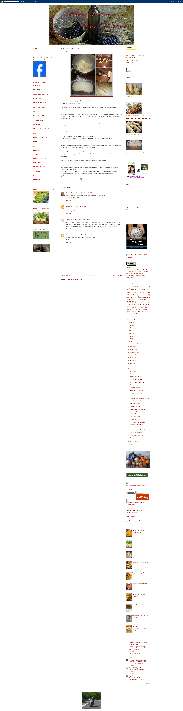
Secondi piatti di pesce (139, 307)
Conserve (143, 289)
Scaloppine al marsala (136, 432)
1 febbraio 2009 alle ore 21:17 (83, 193)
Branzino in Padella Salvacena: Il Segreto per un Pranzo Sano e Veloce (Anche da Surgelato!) (138, 647)
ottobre (132, 349)
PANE (35, 133)
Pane (144, 295)
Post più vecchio (117, 275)
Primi (70, 181)
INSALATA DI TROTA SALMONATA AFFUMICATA (137, 678)
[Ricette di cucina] (142, 500)
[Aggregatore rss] (130, 493)
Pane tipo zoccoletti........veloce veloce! (139, 628)
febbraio (132, 371)
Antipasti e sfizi (142, 286)
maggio (132, 363)
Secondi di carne (142, 304)
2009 (130, 341)
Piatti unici (130, 297)
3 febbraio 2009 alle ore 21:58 (81, 219)
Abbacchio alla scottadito (137, 382)
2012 (130, 333)
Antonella (69, 206)
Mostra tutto (147, 683)
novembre (133, 347)
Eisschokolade (132, 655)
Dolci (147, 291)
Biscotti (133, 289)
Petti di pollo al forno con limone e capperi (139, 595)
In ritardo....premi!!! (135, 403)
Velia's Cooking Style (135, 668)
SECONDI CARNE (38, 111)
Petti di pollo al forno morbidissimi (138, 531)
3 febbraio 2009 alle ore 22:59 (83, 235)
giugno (132, 360)
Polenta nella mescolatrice (137, 409)
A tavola (129, 287)
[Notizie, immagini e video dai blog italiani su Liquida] (139, 493)
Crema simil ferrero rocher (139, 584)
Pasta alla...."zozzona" (136, 393)
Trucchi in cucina (130, 311)
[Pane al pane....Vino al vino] (39, 77)
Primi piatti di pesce (142, 302)
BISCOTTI (36, 150)
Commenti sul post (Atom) (74, 279)
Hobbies (133, 295)
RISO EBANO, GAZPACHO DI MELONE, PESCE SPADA (137, 662)
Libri (140, 295)
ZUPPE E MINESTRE (39, 107)
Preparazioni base (141, 299)
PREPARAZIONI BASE (40, 137)
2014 (130, 328)
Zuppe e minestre (142, 311)
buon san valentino (135, 406)
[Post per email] (80, 179)
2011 (130, 336)
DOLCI (35, 146)
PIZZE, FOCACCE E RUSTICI (42, 129)
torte (137, 313)
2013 (130, 330)
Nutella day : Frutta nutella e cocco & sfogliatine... (138, 423)
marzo (132, 369)
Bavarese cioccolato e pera (137, 374)
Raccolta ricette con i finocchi (140, 541)
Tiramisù (132, 385)
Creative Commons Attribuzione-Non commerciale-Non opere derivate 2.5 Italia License (137, 274)
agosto (132, 355)
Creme (139, 292)
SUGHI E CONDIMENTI (40, 94)
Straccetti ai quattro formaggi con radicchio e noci (139, 400)
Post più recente (65, 275)
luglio (132, 358)
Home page (91, 275)
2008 (130, 445)
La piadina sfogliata (135, 419)
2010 (130, 339)
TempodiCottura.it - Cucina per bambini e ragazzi (138, 643)
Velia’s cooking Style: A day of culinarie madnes (136, 670)
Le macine (133, 427)
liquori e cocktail (130, 313)
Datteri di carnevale (135, 388)
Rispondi (68, 200)
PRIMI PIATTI (37, 98)
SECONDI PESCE (38, 116)
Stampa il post (67, 176)
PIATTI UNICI (37, 90)
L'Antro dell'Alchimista (136, 654)
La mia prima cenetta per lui (138, 430)
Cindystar (69, 219)
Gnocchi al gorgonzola (136, 435)
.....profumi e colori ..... (135, 676)
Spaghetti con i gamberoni (139, 573)
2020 (130, 322)
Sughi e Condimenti (143, 309)
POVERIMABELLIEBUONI (137, 660)
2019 (130, 325)
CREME (35, 142)
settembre (133, 352)
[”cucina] (127, 483)
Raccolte (128, 304)
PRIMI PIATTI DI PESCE (41, 103)
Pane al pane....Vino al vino (40, 59)
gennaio (132, 441)
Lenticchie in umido (138, 605)
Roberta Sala (70, 193)
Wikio (35, 51)
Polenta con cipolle (135, 377)
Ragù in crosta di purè (136, 379)
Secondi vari (130, 309)
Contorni (129, 292)
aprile (132, 366)
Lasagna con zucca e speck (139, 552)
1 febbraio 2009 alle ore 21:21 (83, 206)
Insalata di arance (135, 396)
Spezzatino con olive (136, 416)
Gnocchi (64, 51)
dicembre (133, 344)
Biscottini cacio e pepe (136, 390)
